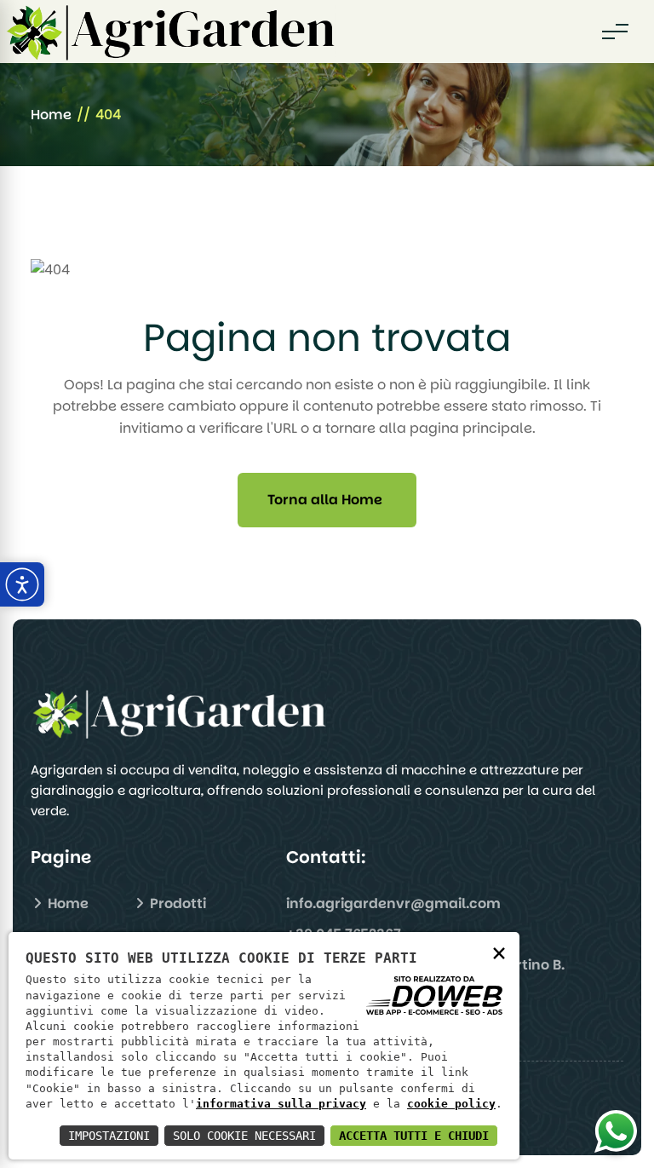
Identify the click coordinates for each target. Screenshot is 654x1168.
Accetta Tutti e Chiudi (414, 1135)
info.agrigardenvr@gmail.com (393, 903)
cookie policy (451, 1103)
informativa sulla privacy (281, 1103)
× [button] (499, 952)
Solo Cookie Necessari (244, 1135)
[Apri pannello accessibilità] (22, 584)
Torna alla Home (324, 499)
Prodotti (176, 903)
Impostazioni (109, 1135)
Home (51, 114)
